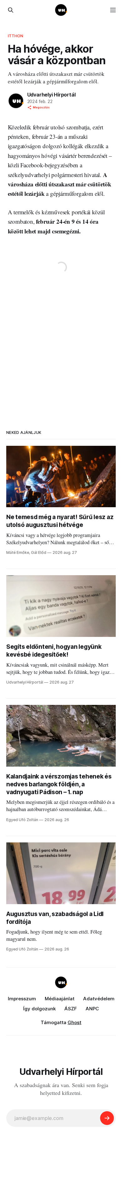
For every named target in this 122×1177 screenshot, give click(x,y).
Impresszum (22, 999)
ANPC (92, 1009)
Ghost (74, 1022)
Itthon (15, 35)
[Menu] (113, 10)
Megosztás (41, 107)
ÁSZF (70, 1009)
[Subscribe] (107, 1118)
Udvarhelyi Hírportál (51, 94)
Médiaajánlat (59, 999)
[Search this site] (11, 10)
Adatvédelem (98, 999)
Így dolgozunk (39, 1009)
